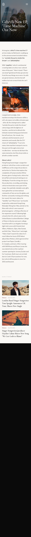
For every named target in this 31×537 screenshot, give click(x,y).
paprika (6, 112)
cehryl (3, 112)
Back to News (8, 12)
